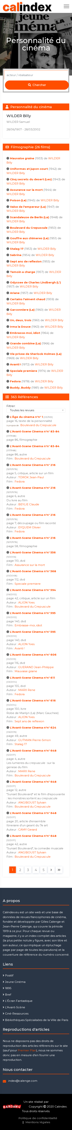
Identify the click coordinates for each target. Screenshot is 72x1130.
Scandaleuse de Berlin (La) (29, 217)
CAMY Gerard (27, 829)
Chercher (39, 85)
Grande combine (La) (25, 343)
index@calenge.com (22, 1080)
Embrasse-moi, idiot (25, 333)
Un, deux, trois (20, 320)
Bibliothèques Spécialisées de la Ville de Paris (36, 1020)
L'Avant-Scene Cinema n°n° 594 (33, 590)
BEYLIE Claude (28, 504)
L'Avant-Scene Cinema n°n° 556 (33, 552)
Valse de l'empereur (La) (28, 206)
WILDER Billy (15, 173)
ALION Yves (26, 602)
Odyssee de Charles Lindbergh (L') (35, 282)
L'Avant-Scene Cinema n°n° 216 (33, 465)
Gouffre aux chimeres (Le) (29, 238)
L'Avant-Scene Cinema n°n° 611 (32, 677)
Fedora (15, 381)
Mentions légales (37, 1122)
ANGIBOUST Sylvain (32, 802)
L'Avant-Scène (14, 1007)
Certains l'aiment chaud (27, 299)
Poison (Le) (18, 200)
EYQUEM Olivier (29, 527)
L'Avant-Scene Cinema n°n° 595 (33, 613)
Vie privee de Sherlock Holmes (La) (35, 354)
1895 (7, 988)
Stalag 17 (16, 248)
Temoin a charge (22, 272)
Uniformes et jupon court (29, 169)
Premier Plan (27, 1050)
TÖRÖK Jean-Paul (31, 477)
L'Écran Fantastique (18, 1001)
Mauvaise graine (22, 158)
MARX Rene (26, 690)
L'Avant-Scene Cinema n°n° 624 (33, 727)
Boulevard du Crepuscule (28, 227)
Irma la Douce (20, 326)
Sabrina (15, 255)
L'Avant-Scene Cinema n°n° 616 (33, 700)
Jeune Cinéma (14, 982)
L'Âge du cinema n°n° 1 (26, 417)
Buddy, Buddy (20, 387)
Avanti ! (15, 364)
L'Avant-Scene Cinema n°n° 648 (33, 750)
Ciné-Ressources (16, 1013)
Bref (7, 994)
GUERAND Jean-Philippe (36, 667)
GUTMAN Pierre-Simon (34, 740)
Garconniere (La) (22, 309)
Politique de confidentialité (37, 1118)
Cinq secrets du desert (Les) (31, 179)
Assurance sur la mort (26, 190)
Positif (8, 975)
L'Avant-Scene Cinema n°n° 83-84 (34, 431)
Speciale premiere (23, 371)
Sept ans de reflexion (26, 261)
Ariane (15, 293)
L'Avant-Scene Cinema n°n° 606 (33, 654)
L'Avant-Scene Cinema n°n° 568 (33, 571)
